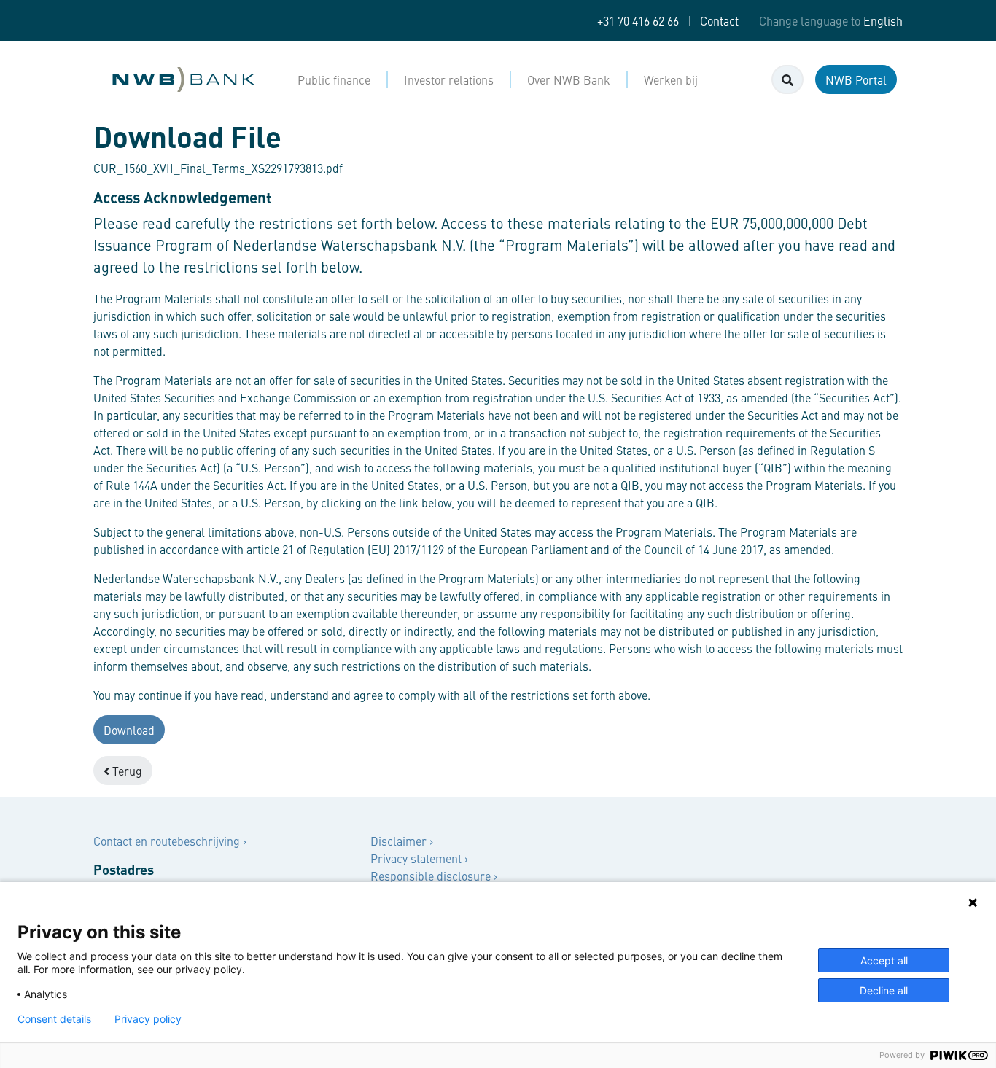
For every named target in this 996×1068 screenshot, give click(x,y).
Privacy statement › (419, 858)
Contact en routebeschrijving (168, 841)
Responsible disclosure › (433, 876)
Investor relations (449, 79)
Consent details (54, 1019)
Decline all (884, 990)
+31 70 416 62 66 (638, 20)
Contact (719, 20)
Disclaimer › (401, 841)
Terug (125, 771)
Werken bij (671, 79)
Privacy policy (148, 1019)
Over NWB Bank (568, 79)
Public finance (333, 79)
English (883, 20)
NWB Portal (856, 79)
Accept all (884, 960)
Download (129, 730)
